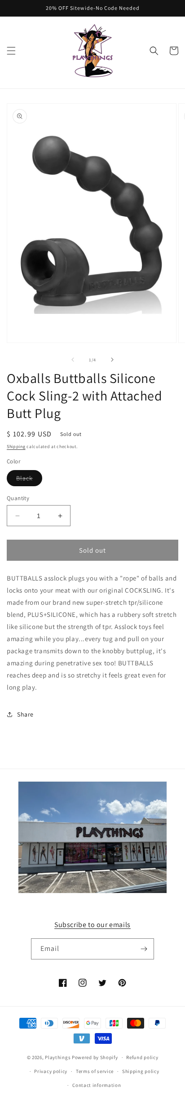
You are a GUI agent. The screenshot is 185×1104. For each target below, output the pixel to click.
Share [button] (25, 714)
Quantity (18, 498)
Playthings (57, 1057)
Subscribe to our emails (92, 924)
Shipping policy (140, 1071)
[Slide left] (73, 359)
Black (29, 480)
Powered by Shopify (95, 1057)
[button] (11, 51)
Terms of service (95, 1071)
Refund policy (142, 1057)
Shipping (16, 446)
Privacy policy (50, 1071)
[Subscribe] (144, 948)
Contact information (96, 1085)
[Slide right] (112, 359)
